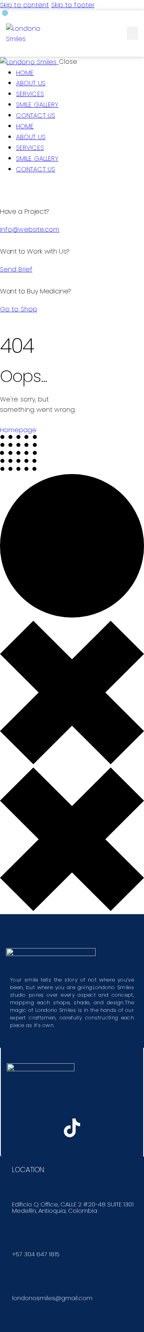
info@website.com (30, 229)
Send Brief (16, 269)
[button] (132, 33)
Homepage (18, 430)
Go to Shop (18, 309)
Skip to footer (72, 5)
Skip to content (24, 5)
